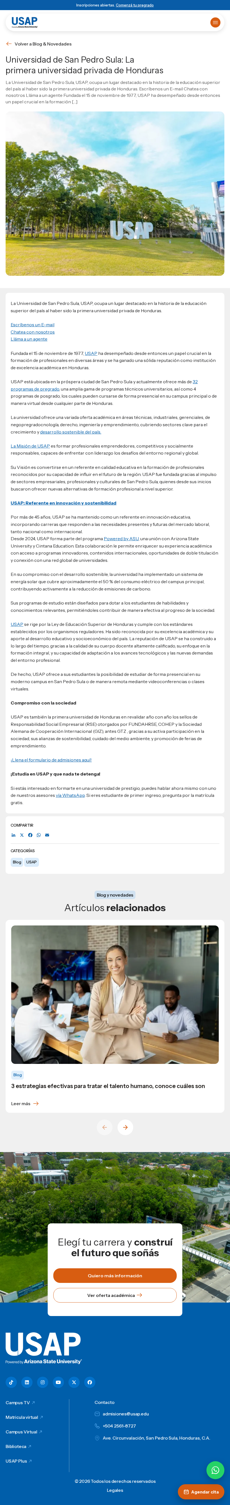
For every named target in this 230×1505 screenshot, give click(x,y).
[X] (22, 835)
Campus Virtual (21, 1432)
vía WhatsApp (70, 795)
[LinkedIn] (13, 835)
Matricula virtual (22, 1417)
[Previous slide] (104, 1127)
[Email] (47, 835)
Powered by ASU (121, 538)
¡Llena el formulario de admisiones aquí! (51, 760)
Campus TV (18, 1402)
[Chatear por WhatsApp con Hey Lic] (215, 1470)
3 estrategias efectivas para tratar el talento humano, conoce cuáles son (108, 1086)
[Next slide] (125, 1127)
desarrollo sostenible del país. (70, 432)
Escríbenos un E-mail (32, 324)
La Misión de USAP (30, 446)
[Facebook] (30, 835)
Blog (17, 862)
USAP (31, 862)
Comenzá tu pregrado (135, 5)
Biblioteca (16, 1446)
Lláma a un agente (29, 339)
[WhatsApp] (39, 835)
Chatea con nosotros (33, 332)
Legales (115, 1490)
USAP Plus (16, 1461)
